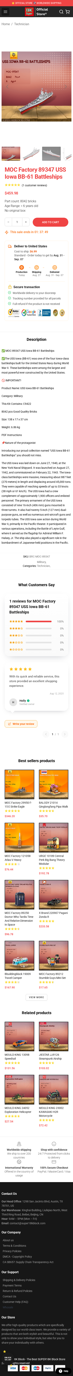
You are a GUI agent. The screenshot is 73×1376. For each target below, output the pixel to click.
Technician (21, 24)
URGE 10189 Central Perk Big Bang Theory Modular (52, 859)
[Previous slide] (8, 87)
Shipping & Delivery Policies (19, 1280)
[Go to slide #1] (11, 154)
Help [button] (66, 1371)
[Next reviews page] (64, 734)
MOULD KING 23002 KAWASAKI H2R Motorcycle (51, 1111)
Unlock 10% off (7, 1359)
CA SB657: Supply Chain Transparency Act (28, 1262)
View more (36, 997)
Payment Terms (12, 1285)
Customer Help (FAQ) (15, 1301)
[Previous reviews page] (45, 734)
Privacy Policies (12, 1251)
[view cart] (67, 11)
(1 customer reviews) (34, 185)
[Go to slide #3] (51, 154)
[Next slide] (65, 87)
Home (6, 24)
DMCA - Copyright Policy (17, 1256)
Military (41, 562)
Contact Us (9, 1296)
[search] (61, 11)
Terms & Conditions (14, 1245)
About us (8, 1240)
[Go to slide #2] (31, 154)
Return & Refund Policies (17, 1291)
